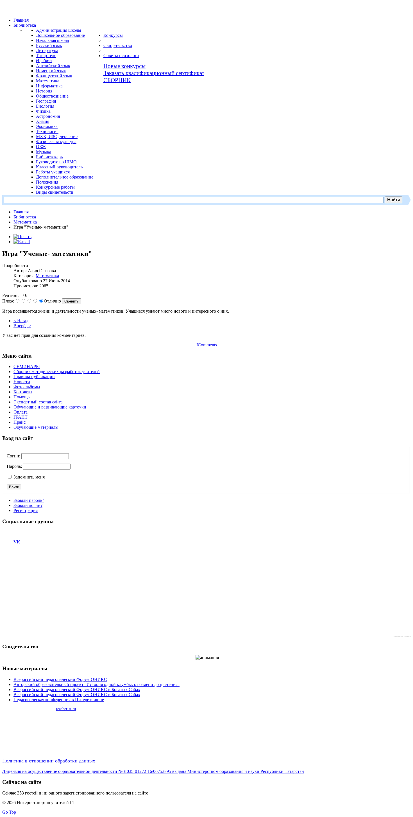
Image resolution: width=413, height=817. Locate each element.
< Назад (20, 320)
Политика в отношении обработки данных (48, 761)
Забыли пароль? (28, 500)
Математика (25, 222)
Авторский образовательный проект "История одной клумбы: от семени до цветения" (96, 684)
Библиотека (24, 217)
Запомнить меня (28, 477)
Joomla (407, 637)
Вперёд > (22, 325)
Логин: (13, 455)
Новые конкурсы (124, 66)
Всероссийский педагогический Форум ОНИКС (60, 679)
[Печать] (22, 236)
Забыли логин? (27, 505)
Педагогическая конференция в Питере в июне (58, 699)
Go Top (9, 812)
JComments (206, 344)
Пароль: (14, 466)
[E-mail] (21, 241)
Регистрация (25, 510)
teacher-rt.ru (66, 709)
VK (16, 542)
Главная (21, 211)
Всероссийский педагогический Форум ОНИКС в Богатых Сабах (76, 689)
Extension (398, 637)
